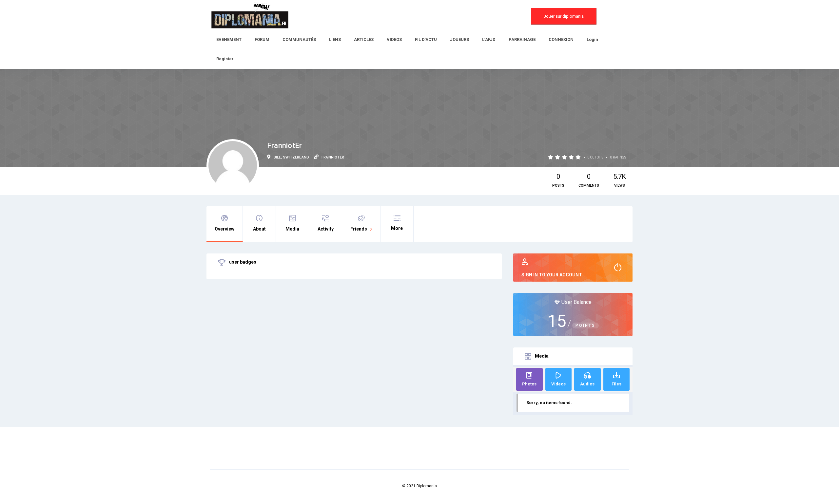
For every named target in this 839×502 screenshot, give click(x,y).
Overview (224, 229)
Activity (326, 229)
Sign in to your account (551, 274)
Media (292, 229)
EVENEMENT (229, 39)
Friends (360, 229)
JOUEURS (459, 39)
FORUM (262, 39)
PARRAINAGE (522, 39)
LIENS (335, 39)
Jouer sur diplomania (564, 16)
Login (592, 39)
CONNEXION (561, 39)
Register (225, 58)
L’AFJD (489, 39)
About (259, 229)
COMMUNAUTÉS (299, 39)
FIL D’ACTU (426, 39)
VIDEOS (394, 39)
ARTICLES (364, 39)
